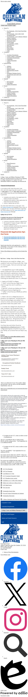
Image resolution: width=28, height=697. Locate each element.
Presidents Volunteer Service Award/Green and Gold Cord (14, 74)
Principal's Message (11, 39)
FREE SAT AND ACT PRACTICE (12, 483)
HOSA (8, 76)
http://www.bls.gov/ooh (6, 365)
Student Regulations (12, 84)
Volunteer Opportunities (13, 91)
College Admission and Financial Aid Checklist (14, 499)
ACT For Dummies (8, 469)
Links (8, 50)
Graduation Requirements (13, 57)
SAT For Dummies (7, 471)
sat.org (6, 448)
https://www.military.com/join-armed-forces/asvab (13, 425)
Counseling (9, 59)
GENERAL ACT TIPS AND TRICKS (12, 480)
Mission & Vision (11, 41)
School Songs (10, 49)
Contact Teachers (11, 93)
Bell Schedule (10, 81)
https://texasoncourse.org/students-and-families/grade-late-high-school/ (11, 351)
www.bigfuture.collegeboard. (9, 327)
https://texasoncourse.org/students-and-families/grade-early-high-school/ (11, 344)
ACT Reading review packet (10, 478)
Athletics (9, 66)
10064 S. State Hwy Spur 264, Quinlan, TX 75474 (13, 545)
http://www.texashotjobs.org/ (7, 376)
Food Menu (10, 83)
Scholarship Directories (8, 495)
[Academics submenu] (4, 128)
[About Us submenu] (4, 104)
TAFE (8, 77)
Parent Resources (11, 88)
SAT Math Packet (7, 485)
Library (8, 62)
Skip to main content (6, 1)
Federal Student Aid (8, 207)
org (19, 327)
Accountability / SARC (12, 43)
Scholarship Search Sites (9, 491)
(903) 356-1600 (8, 546)
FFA (8, 72)
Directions (9, 46)
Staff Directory (10, 45)
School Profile (10, 42)
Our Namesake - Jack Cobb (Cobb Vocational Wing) (15, 34)
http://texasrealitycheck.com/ (8, 370)
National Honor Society (13, 70)
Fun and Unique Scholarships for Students (13, 493)
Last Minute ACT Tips (8, 473)
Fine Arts (9, 67)
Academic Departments (12, 55)
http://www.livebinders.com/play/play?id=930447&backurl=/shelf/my (9, 359)
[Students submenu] (4, 155)
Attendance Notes (11, 94)
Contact (9, 90)
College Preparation (12, 60)
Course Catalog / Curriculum (14, 56)
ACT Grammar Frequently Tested (11, 476)
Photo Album (10, 48)
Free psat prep (6, 487)
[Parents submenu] (4, 162)
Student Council (11, 69)
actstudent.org (8, 437)
